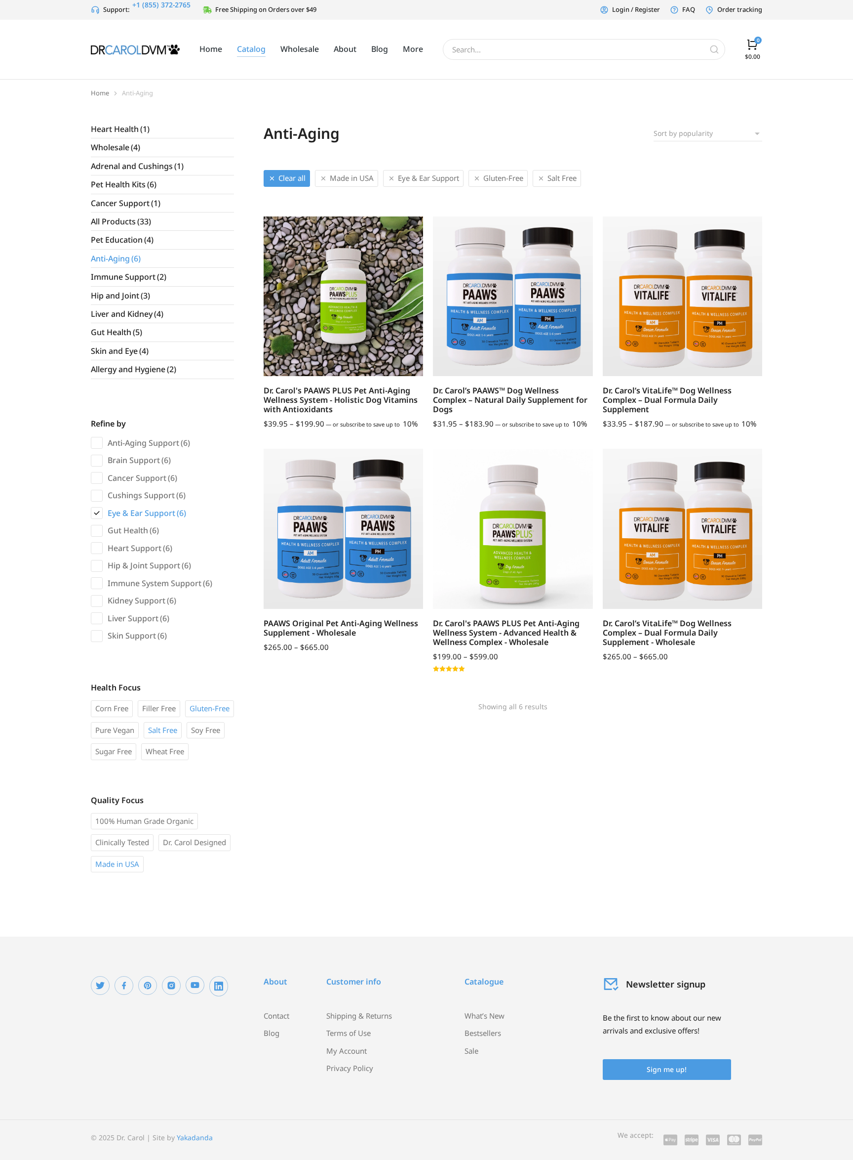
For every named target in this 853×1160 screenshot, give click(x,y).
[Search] (714, 49)
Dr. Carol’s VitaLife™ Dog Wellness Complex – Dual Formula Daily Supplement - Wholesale (667, 632)
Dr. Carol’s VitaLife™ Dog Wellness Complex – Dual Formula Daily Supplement (667, 400)
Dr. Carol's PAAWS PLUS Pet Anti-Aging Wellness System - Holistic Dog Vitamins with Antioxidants (341, 400)
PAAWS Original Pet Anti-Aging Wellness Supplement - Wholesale (341, 628)
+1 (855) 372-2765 (161, 4)
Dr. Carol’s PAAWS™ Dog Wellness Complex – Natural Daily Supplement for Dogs (510, 400)
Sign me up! (667, 1069)
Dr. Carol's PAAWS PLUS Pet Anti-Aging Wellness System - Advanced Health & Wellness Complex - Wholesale (506, 632)
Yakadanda (195, 1137)
